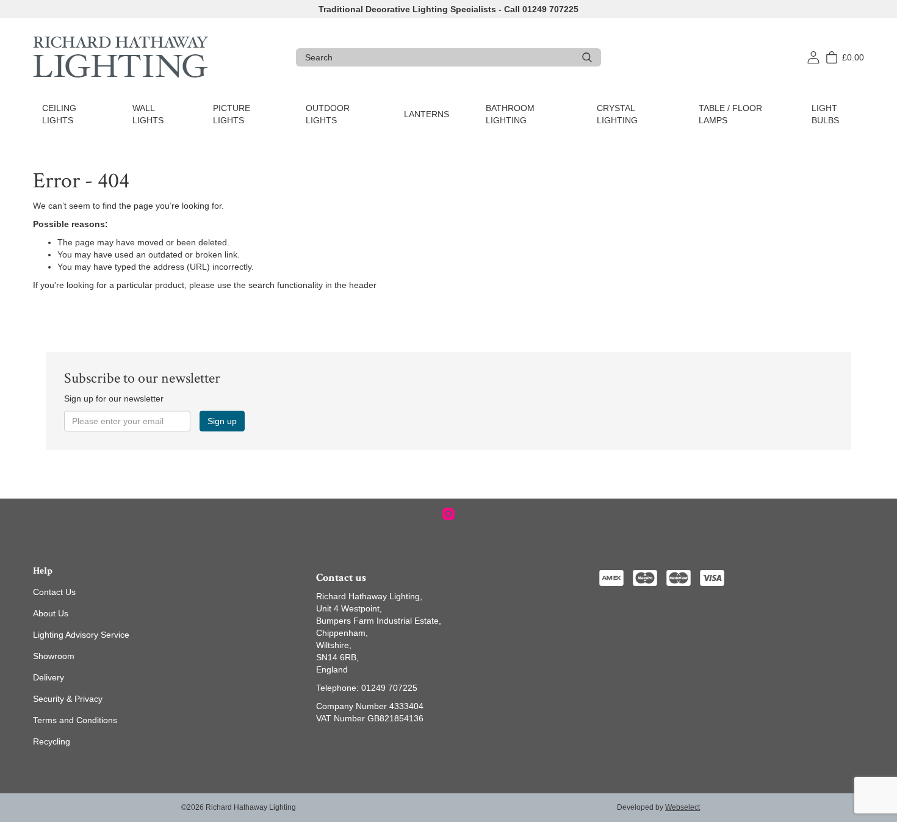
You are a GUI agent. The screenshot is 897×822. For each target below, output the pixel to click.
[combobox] (439, 57)
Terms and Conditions (75, 720)
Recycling (51, 741)
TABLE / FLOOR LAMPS (730, 114)
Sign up (222, 421)
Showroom (53, 656)
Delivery (48, 677)
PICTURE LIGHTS (231, 114)
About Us (50, 613)
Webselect (682, 807)
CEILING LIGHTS (59, 114)
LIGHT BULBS (825, 114)
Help (42, 570)
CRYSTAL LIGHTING (617, 114)
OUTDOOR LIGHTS (328, 114)
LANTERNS (426, 114)
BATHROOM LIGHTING (510, 114)
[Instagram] (448, 514)
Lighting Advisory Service (81, 635)
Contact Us (54, 592)
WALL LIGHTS (148, 114)
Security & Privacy (68, 699)
